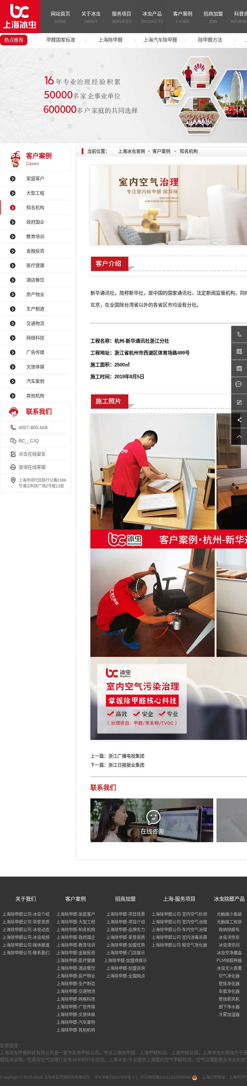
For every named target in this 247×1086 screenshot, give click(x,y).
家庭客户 (35, 178)
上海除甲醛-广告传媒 (75, 1006)
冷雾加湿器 (229, 1014)
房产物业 (35, 294)
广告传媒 (35, 352)
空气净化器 (229, 975)
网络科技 (35, 337)
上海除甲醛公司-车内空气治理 (179, 929)
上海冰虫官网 (131, 151)
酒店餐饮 (35, 279)
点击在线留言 (32, 453)
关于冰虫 (91, 17)
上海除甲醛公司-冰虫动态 (26, 929)
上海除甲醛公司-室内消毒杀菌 (179, 937)
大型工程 (35, 193)
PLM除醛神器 (229, 960)
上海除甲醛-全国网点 (125, 975)
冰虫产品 (152, 17)
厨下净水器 (229, 1006)
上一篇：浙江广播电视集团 (117, 756)
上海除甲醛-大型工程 (75, 921)
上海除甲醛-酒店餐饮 (75, 968)
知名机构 (35, 207)
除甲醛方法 (210, 39)
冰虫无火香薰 (229, 968)
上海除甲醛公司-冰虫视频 (26, 937)
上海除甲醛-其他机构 (75, 1029)
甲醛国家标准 (60, 39)
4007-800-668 (33, 427)
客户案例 (182, 17)
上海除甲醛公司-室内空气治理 (179, 921)
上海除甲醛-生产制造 (75, 983)
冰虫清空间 (229, 945)
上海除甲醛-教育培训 (75, 945)
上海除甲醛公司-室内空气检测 (179, 914)
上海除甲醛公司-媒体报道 (26, 945)
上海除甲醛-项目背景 (125, 914)
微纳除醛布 (229, 929)
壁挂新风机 (229, 999)
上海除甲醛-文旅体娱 (75, 1014)
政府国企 (35, 222)
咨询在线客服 (32, 467)
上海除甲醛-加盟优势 (125, 945)
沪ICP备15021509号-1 (114, 1077)
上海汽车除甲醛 (160, 39)
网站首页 (60, 17)
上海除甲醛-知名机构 (75, 929)
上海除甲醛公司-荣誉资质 (26, 921)
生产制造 (35, 308)
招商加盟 (213, 17)
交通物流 (35, 323)
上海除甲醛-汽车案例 (75, 1022)
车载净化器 (229, 991)
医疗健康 (35, 265)
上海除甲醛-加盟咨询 (125, 968)
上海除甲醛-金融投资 (75, 952)
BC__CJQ (29, 440)
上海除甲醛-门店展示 (125, 952)
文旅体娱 (35, 366)
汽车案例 (35, 381)
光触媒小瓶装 (229, 914)
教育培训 (35, 236)
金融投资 (35, 250)
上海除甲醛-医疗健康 (75, 960)
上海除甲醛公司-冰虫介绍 (26, 914)
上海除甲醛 (110, 39)
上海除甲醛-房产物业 (75, 975)
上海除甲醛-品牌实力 (125, 929)
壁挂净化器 (229, 983)
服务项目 (121, 17)
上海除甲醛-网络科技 (75, 999)
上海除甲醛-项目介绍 (125, 921)
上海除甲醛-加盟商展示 (125, 960)
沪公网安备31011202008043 (165, 1077)
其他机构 (35, 395)
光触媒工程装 (229, 921)
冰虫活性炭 (229, 937)
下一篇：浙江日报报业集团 (117, 765)
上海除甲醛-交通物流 (75, 991)
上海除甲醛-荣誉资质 (125, 937)
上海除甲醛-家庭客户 (75, 914)
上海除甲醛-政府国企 (75, 937)
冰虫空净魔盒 (229, 952)
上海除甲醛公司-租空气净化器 (179, 945)
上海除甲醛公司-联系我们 (26, 952)
